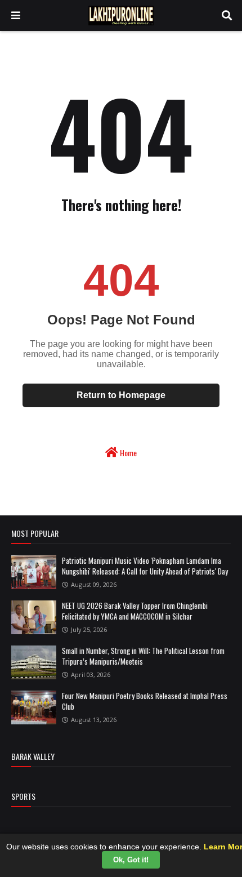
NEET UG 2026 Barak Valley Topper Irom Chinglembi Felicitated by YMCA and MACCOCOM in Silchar (135, 611)
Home (127, 452)
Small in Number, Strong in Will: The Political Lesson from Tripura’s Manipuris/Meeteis (143, 656)
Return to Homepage (121, 395)
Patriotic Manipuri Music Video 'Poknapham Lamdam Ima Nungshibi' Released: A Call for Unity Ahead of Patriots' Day (145, 566)
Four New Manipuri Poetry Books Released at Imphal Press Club (144, 701)
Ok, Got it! (131, 860)
